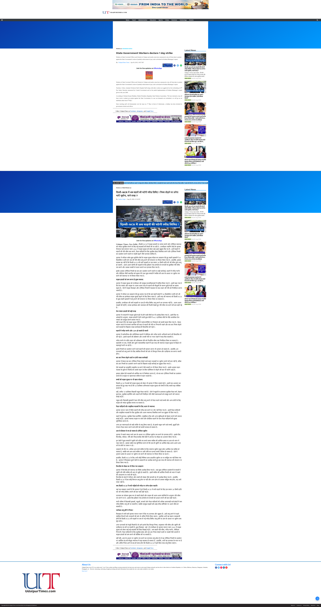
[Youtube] (226, 568)
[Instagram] (221, 568)
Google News (149, 111)
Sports (161, 20)
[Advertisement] (160, 33)
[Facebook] (216, 568)
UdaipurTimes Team (123, 62)
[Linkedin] (224, 568)
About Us (86, 564)
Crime (167, 20)
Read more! (84, 571)
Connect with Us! (223, 564)
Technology (183, 20)
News (127, 20)
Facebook (133, 111)
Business (174, 20)
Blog (318, 605)
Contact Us (299, 605)
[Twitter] (219, 568)
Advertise (313, 605)
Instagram (140, 111)
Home (118, 48)
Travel (134, 20)
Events (191, 20)
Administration (142, 20)
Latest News (190, 50)
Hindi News (126, 188)
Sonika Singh (121, 199)
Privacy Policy (306, 605)
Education (153, 20)
